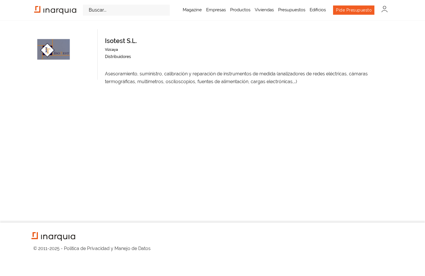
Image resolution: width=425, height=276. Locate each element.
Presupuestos (291, 9)
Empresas (216, 9)
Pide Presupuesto (354, 10)
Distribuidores (118, 56)
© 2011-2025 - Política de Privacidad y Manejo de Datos (92, 248)
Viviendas (264, 9)
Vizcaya (111, 50)
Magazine (192, 9)
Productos (240, 9)
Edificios (318, 9)
